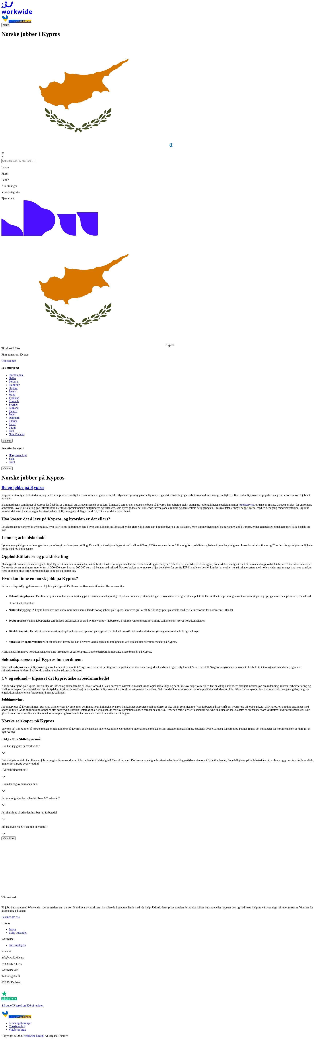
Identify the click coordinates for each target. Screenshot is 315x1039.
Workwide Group (33, 1035)
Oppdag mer (8, 360)
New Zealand (16, 434)
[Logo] (157, 8)
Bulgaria (14, 407)
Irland (12, 424)
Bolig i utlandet (17, 932)
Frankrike (14, 384)
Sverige (13, 404)
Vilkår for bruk (17, 1029)
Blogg (12, 929)
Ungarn (13, 388)
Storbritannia (16, 375)
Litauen (13, 421)
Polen (12, 414)
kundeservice (246, 504)
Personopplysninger (20, 1023)
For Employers (17, 945)
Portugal (13, 381)
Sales (12, 461)
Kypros (13, 411)
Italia (11, 430)
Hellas (12, 378)
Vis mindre (8, 838)
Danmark (14, 417)
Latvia (12, 427)
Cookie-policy (17, 1026)
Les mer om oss (10, 916)
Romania (14, 401)
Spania (13, 391)
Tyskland (14, 398)
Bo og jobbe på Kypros (22, 487)
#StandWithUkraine (20, 21)
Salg (11, 458)
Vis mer (7, 440)
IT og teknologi (18, 455)
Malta (12, 394)
